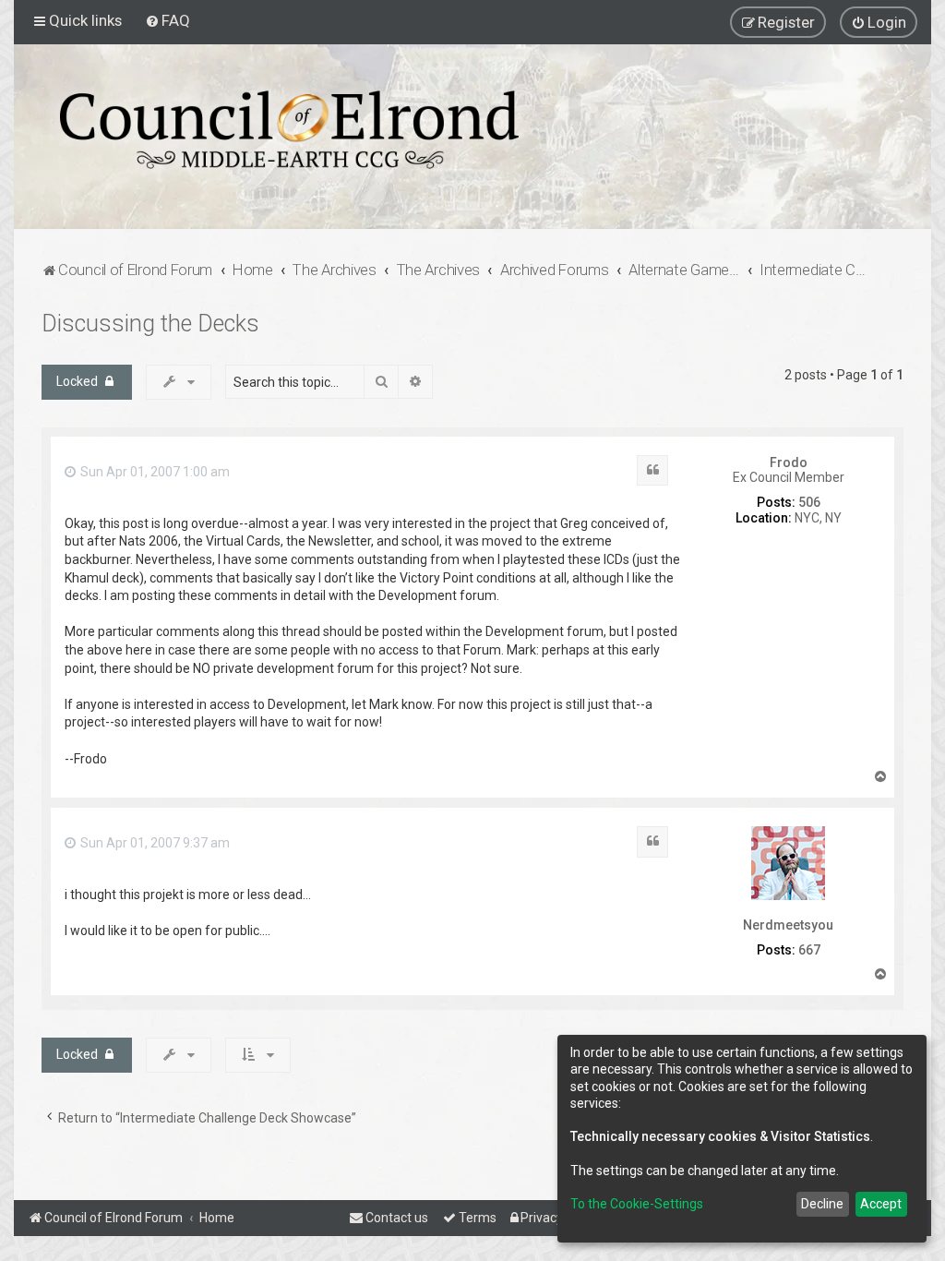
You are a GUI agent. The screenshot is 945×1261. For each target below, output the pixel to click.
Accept (881, 1203)
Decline (822, 1203)
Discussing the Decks (150, 323)
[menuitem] (167, 20)
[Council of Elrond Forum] (289, 129)
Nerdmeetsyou (788, 925)
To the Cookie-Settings (636, 1203)
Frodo (788, 462)
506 (809, 502)
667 (809, 950)
